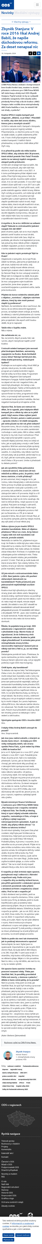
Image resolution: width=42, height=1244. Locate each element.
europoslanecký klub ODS (27, 1079)
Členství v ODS (7, 1161)
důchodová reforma (9, 1079)
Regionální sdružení (10, 1187)
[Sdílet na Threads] (30, 53)
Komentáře (6, 1149)
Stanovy (4, 1190)
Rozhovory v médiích (10, 1143)
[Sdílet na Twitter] (34, 53)
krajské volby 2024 (22, 1086)
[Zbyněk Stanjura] (8, 1055)
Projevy (4, 1146)
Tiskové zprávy (7, 1141)
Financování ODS (8, 1195)
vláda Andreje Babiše (9, 1083)
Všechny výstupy (21, 22)
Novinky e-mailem (9, 1174)
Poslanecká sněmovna (30, 1066)
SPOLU (21, 1083)
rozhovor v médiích (14, 1066)
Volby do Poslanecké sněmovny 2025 (15, 1089)
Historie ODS (7, 1192)
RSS (3, 1176)
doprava (5, 1069)
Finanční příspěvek (9, 1170)
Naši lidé (5, 1184)
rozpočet (21, 1076)
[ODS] (16, 1215)
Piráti (28, 1083)
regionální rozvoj (16, 1069)
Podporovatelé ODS (10, 1167)
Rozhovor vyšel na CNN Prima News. (20, 1042)
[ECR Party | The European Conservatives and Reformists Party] (30, 1215)
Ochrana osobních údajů (12, 1202)
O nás (4, 1181)
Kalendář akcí (7, 1153)
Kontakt (4, 1157)
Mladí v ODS (6, 1164)
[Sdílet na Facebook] (39, 53)
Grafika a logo (7, 1198)
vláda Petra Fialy (8, 1086)
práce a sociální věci (9, 1076)
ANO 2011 (23, 1073)
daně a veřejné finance (10, 1073)
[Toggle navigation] (37, 4)
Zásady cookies (8, 1206)
